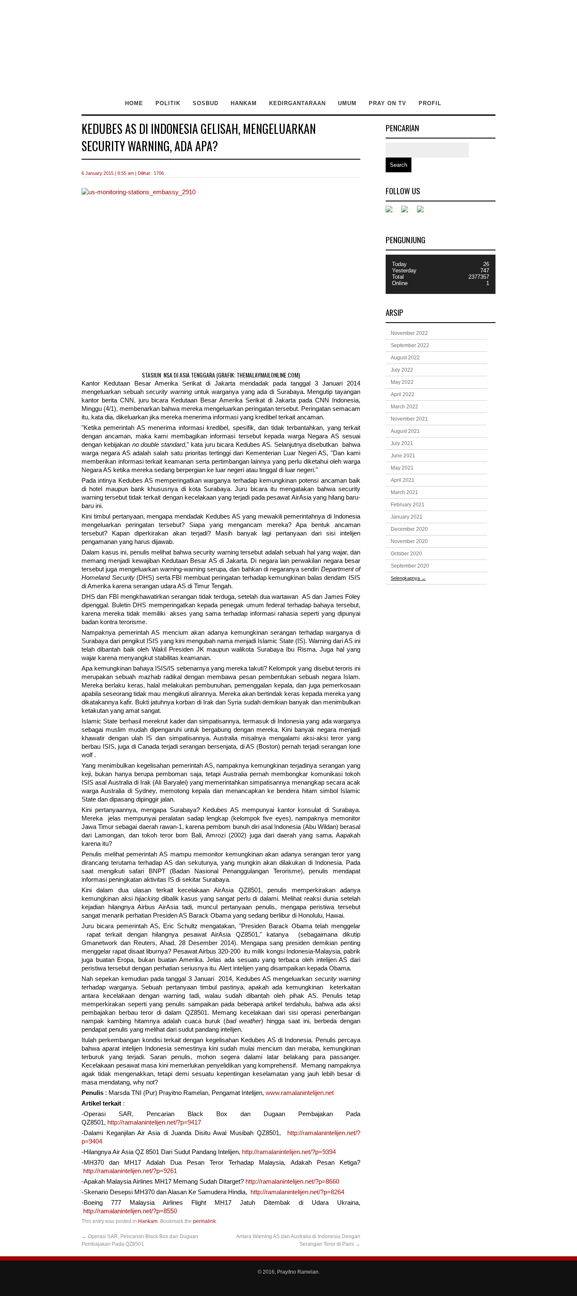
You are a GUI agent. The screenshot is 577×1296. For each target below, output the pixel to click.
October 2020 (406, 554)
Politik (167, 103)
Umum (347, 103)
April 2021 (402, 480)
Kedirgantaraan (297, 103)
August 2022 (405, 358)
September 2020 (410, 566)
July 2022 (402, 370)
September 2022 (410, 345)
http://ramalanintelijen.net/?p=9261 (129, 1171)
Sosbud (205, 103)
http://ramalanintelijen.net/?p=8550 (131, 1211)
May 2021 (402, 468)
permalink (204, 1221)
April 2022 (402, 394)
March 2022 (404, 407)
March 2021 (404, 492)
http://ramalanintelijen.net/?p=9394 (289, 1152)
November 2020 (409, 541)
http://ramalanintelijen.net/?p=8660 (292, 1181)
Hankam (244, 103)
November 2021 (409, 419)
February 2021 (408, 505)
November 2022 (409, 333)
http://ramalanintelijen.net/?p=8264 (297, 1192)
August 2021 (405, 431)
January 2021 (406, 517)
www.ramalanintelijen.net (300, 1093)
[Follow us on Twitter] (408, 212)
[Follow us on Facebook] (392, 212)
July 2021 (402, 443)
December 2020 (409, 529)
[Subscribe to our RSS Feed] (423, 212)
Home (134, 103)
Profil (430, 103)
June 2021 (403, 456)
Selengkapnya (408, 578)
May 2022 (402, 382)
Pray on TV (387, 103)
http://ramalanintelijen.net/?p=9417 (154, 1122)
